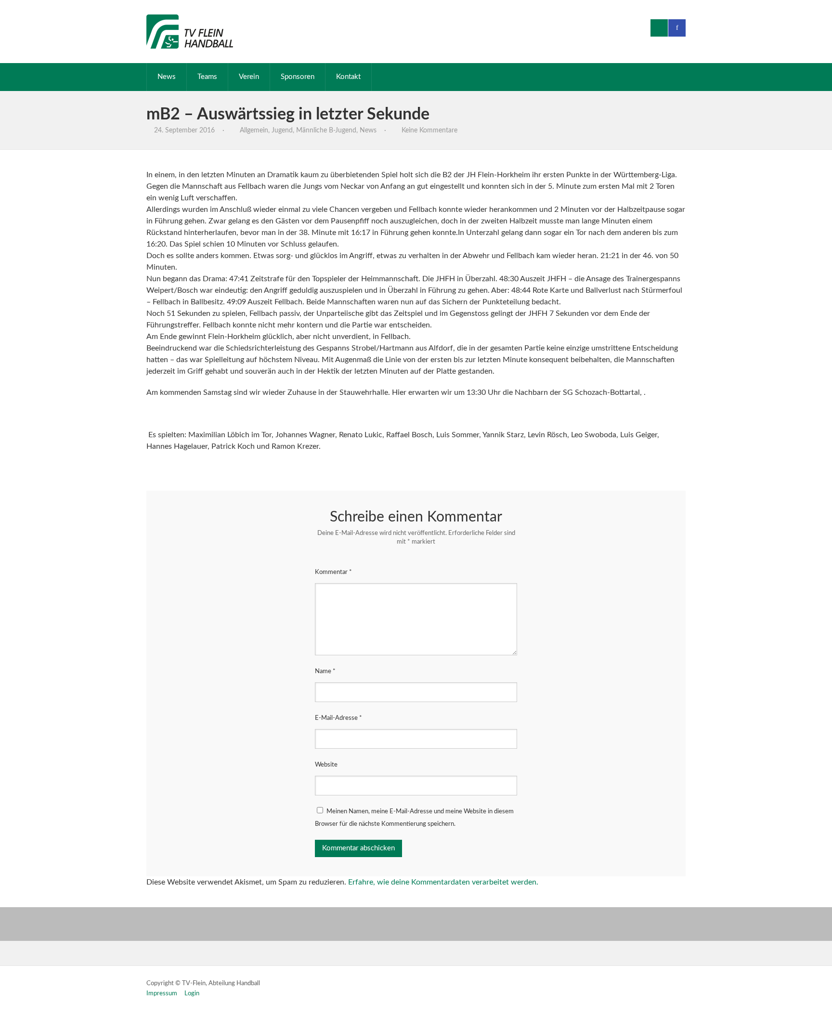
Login (191, 993)
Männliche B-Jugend (326, 130)
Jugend (282, 130)
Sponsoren (297, 76)
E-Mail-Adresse (338, 718)
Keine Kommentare (429, 130)
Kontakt (348, 76)
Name (325, 671)
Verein (249, 76)
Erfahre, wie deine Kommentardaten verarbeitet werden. (443, 882)
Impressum (161, 993)
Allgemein (254, 130)
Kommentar (333, 572)
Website (326, 765)
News (166, 76)
